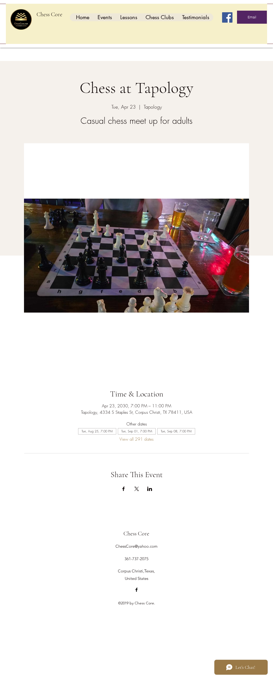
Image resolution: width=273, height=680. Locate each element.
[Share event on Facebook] (123, 489)
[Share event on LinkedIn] (149, 489)
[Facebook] (227, 17)
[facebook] (136, 589)
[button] (104, 17)
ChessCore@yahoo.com (136, 546)
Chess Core (49, 14)
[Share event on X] (136, 489)
